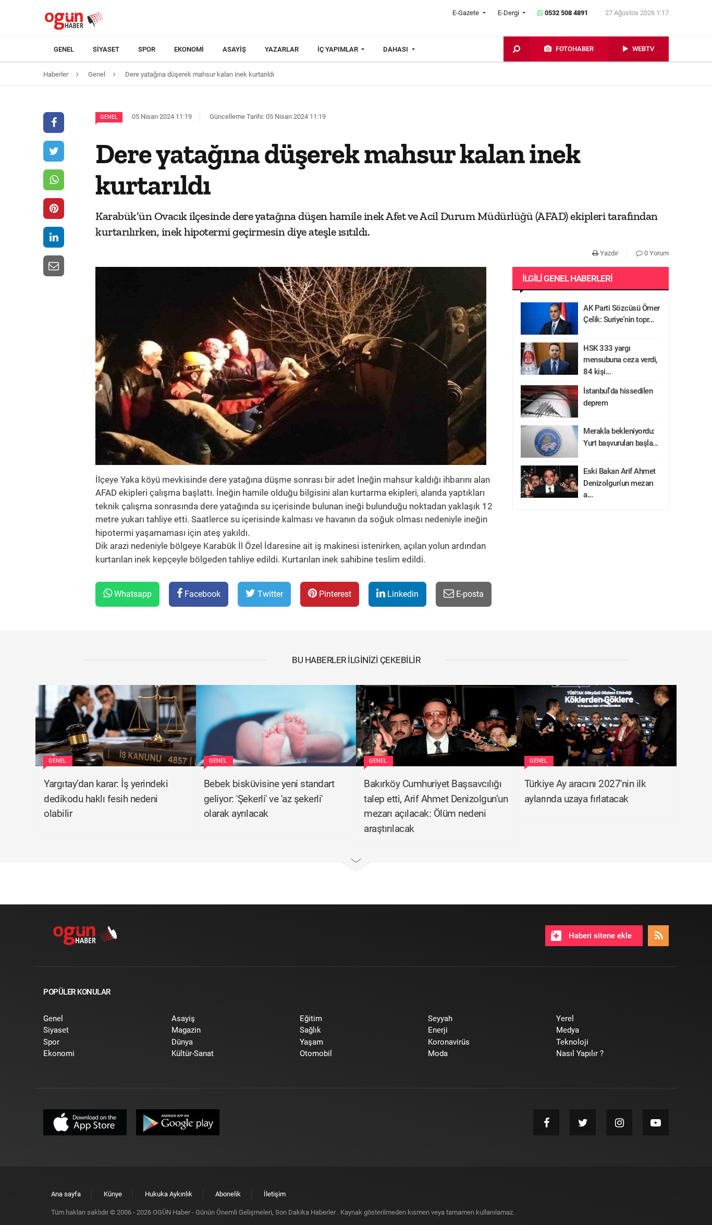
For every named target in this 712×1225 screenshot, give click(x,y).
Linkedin (402, 594)
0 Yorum (656, 253)
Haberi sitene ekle (599, 935)
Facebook (201, 594)
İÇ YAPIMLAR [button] (338, 49)
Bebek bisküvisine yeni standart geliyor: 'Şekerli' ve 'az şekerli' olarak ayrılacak (269, 798)
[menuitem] (73, 49)
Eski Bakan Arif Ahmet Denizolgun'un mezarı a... (619, 483)
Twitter (269, 594)
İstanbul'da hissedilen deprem (618, 397)
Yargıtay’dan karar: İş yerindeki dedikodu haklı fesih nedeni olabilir (106, 798)
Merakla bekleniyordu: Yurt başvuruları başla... (620, 437)
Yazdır (608, 253)
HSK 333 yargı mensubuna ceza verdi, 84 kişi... (620, 360)
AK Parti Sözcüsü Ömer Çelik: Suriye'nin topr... (621, 314)
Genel (109, 117)
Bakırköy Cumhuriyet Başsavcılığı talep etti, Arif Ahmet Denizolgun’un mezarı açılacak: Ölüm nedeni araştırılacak (436, 806)
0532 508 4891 (565, 13)
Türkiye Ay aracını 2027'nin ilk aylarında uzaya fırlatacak (585, 791)
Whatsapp (132, 594)
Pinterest (334, 594)
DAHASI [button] (396, 49)
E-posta (469, 594)
